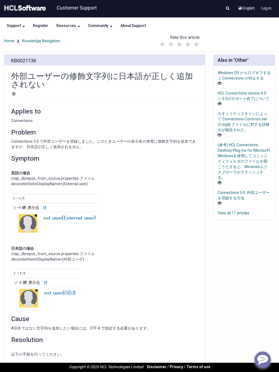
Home (9, 41)
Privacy (176, 367)
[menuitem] (246, 7)
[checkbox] (162, 44)
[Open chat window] (262, 360)
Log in (266, 8)
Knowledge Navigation (41, 41)
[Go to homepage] (24, 8)
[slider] (179, 43)
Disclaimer (156, 367)
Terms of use (198, 367)
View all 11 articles (233, 213)
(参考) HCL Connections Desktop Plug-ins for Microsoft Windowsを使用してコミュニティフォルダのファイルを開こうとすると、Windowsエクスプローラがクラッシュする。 (244, 161)
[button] (228, 8)
